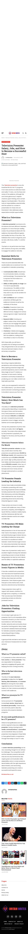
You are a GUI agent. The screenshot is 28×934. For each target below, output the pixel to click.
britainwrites (9, 157)
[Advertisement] (14, 65)
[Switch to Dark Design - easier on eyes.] (23, 133)
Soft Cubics (12, 929)
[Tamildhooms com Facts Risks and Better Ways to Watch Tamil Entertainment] (14, 857)
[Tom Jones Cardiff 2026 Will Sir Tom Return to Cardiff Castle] (14, 834)
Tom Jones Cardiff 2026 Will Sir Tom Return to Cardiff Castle (13, 844)
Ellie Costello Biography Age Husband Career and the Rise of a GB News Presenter (14, 820)
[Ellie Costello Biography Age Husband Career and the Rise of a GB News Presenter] (14, 810)
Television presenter (10, 185)
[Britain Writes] (14, 133)
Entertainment (6, 142)
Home (3, 137)
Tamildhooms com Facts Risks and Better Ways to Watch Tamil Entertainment (13, 868)
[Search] (25, 133)
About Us (4, 885)
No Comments (6, 159)
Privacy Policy (5, 892)
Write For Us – (5, 895)
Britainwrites (8, 928)
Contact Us (5, 887)
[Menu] (3, 133)
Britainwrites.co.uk (7, 774)
